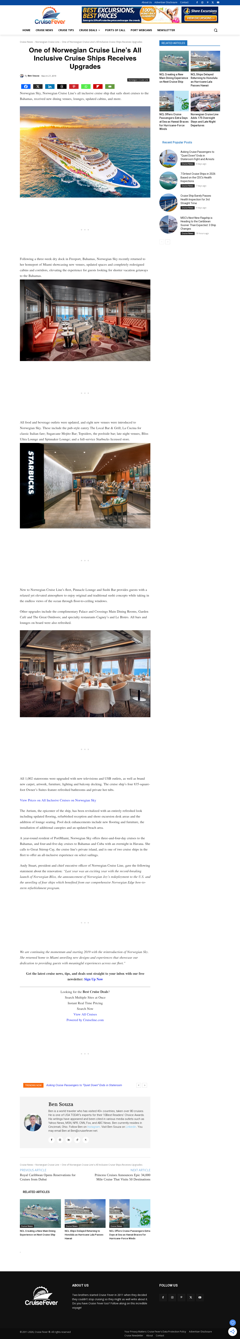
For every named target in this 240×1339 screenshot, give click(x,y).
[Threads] (62, 86)
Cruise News (26, 41)
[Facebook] (197, 3)
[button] (215, 30)
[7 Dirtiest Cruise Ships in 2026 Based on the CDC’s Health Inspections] (168, 181)
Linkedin (131, 1126)
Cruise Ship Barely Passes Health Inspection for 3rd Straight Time (196, 199)
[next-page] (167, 241)
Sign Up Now (93, 979)
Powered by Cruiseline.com (85, 1020)
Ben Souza (33, 75)
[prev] (138, 1085)
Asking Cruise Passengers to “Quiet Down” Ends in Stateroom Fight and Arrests (197, 155)
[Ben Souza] (22, 76)
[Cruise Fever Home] (50, 15)
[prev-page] (161, 241)
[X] (213, 3)
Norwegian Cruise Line (47, 41)
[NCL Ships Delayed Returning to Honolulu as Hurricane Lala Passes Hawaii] (85, 1213)
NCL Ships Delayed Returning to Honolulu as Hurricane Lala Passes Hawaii (84, 1235)
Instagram (93, 1126)
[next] (144, 1085)
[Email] (110, 86)
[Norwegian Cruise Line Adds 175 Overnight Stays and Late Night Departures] (205, 101)
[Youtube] (218, 3)
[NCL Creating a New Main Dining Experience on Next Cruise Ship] (40, 1213)
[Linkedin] (50, 86)
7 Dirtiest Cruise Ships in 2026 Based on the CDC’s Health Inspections (198, 177)
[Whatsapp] (86, 86)
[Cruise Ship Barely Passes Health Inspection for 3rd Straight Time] (168, 202)
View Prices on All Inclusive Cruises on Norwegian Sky (58, 800)
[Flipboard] (98, 86)
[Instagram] (202, 3)
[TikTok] (77, 1140)
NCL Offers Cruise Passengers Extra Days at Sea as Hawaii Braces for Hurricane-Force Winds (129, 1235)
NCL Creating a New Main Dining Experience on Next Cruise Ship (173, 78)
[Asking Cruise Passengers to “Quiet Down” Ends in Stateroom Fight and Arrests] (168, 159)
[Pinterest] (208, 3)
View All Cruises (85, 1014)
